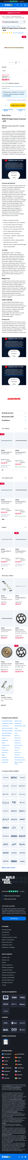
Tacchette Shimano (7, 733)
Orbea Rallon (5, 759)
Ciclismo (8, 16)
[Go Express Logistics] (14, 1030)
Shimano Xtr (18, 742)
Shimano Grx (18, 738)
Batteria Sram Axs (19, 757)
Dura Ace (17, 735)
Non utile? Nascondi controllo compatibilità (16, 100)
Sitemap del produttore (8, 975)
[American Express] (22, 997)
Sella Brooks (5, 740)
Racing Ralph (18, 723)
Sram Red (17, 755)
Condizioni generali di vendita (9, 937)
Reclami (4, 962)
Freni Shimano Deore (20, 759)
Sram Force (17, 747)
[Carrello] (25, 5)
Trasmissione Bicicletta (8, 17)
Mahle (3, 755)
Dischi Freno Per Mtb (7, 728)
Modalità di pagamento (8, 967)
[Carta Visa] (14, 997)
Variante (4, 67)
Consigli (4, 985)
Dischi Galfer (5, 750)
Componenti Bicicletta (16, 16)
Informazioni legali (6, 929)
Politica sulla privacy (7, 942)
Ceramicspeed (5, 745)
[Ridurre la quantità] (3, 105)
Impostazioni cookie (7, 944)
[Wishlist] (18, 5)
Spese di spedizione (7, 965)
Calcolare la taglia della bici (9, 972)
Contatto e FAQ (6, 957)
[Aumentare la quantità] (7, 105)
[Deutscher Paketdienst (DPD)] (14, 1023)
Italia (9, 88)
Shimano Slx (18, 740)
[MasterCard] (6, 997)
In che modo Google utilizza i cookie (14, 169)
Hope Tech (4, 752)
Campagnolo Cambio (7, 723)
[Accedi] (21, 5)
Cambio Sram (5, 725)
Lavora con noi (5, 934)
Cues (16, 733)
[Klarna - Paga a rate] (22, 1004)
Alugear (4, 738)
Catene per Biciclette (19, 17)
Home (3, 16)
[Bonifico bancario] (6, 1011)
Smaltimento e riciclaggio (8, 947)
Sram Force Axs (19, 745)
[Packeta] (22, 1030)
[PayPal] (6, 1004)
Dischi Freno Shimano (7, 730)
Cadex (3, 742)
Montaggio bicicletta (7, 982)
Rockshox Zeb (18, 721)
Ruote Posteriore (6, 735)
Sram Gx (17, 750)
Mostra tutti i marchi (8, 867)
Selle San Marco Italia (20, 725)
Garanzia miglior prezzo (8, 980)
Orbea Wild (5, 762)
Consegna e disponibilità (8, 977)
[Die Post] (22, 1023)
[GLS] (6, 1030)
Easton (3, 747)
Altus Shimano (18, 730)
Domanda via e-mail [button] (21, 110)
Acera (16, 728)
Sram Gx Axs (18, 752)
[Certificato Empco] (6, 1042)
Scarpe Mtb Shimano (7, 721)
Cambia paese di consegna (16, 1099)
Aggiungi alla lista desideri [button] (8, 110)
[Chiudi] (24, 21)
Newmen (4, 757)
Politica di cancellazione (8, 939)
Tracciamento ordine (7, 970)
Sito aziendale (5, 932)
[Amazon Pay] (14, 1004)
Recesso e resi (5, 960)
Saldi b (10, 12)
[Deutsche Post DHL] (6, 1023)
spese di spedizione (7, 1086)
